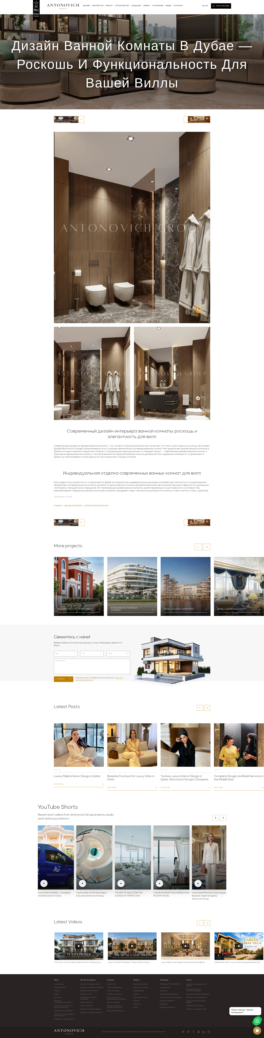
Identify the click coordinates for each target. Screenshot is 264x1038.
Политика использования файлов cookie (64, 1015)
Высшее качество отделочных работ (193, 990)
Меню (56, 980)
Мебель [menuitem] (146, 6)
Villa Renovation (86, 1002)
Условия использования (63, 1011)
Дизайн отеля (85, 994)
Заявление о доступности (64, 1019)
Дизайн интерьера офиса (90, 1009)
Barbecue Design (113, 1002)
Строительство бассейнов (170, 997)
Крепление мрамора (115, 1011)
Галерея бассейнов (167, 1007)
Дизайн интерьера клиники (91, 1012)
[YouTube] (183, 1031)
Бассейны (164, 991)
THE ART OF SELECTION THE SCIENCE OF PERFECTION (128, 894)
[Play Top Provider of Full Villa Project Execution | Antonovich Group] (94, 857)
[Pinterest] (208, 1031)
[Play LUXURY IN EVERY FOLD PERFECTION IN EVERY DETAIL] (171, 857)
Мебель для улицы (140, 987)
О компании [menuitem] (158, 6)
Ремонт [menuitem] (109, 6)
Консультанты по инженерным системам (116, 998)
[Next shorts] (223, 818)
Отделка (110, 980)
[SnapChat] (198, 1031)
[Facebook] (193, 1031)
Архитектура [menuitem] (98, 6)
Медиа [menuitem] (169, 6)
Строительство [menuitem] (122, 6)
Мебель (136, 980)
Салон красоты (86, 1006)
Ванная (136, 1001)
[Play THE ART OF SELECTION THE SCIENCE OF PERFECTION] (133, 857)
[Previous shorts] (215, 818)
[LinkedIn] (203, 1031)
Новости (57, 991)
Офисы (136, 994)
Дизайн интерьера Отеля (196, 1009)
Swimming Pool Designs (169, 994)
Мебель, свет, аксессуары (196, 997)
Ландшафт (164, 980)
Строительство (60, 987)
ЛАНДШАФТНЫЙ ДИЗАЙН (170, 984)
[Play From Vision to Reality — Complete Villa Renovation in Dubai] (56, 857)
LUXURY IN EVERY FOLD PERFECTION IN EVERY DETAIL (171, 894)
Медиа (56, 994)
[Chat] (257, 1031)
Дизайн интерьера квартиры (92, 987)
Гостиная (137, 1004)
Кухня (135, 1007)
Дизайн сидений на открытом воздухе (115, 1006)
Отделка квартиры (114, 987)
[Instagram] (188, 1031)
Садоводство (165, 987)
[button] (198, 547)
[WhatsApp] (257, 1021)
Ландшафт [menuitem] (136, 6)
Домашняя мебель (140, 984)
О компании (58, 984)
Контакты (58, 997)
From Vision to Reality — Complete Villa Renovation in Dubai (54, 894)
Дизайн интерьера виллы (90, 984)
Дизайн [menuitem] (86, 6)
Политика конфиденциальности (63, 1001)
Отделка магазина (114, 994)
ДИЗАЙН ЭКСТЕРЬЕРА (89, 991)
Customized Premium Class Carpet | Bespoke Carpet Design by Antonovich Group (209, 896)
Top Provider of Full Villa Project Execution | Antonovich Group (91, 894)
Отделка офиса (113, 991)
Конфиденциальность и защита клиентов (63, 1006)
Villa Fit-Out (111, 984)
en (203, 6)
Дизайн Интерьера (87, 980)
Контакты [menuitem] (178, 6)
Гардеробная (138, 991)
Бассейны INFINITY (167, 1001)
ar (207, 6)
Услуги (189, 980)
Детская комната (140, 997)
